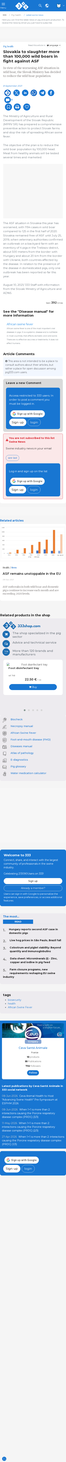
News (14, 567)
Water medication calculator (28, 773)
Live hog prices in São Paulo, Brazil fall (35, 940)
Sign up (18, 422)
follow (33, 1072)
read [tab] (18, 921)
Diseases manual (21, 746)
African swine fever (20, 324)
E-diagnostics (19, 759)
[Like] (26, 107)
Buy (34, 687)
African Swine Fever (23, 732)
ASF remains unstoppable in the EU (32, 574)
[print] (17, 107)
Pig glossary (18, 766)
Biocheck (17, 719)
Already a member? (33, 888)
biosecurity (14, 999)
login (34, 422)
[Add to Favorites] (8, 107)
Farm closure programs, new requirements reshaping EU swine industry (29, 973)
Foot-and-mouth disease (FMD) (31, 739)
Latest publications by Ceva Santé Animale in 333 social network (32, 1087)
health (12, 1003)
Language (54, 45)
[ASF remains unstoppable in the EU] (33, 542)
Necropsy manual (22, 726)
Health (6, 567)
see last (12, 457)
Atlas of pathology (22, 753)
